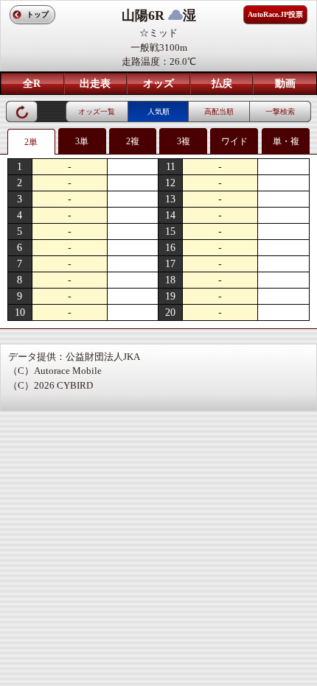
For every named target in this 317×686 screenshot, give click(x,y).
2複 (132, 141)
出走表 (95, 83)
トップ (38, 14)
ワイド (234, 141)
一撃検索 (280, 111)
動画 (285, 83)
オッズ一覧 (96, 111)
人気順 (158, 111)
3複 (183, 141)
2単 (31, 142)
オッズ (158, 83)
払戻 (222, 83)
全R (32, 83)
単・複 (286, 141)
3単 (81, 141)
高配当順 (219, 111)
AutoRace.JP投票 (275, 14)
